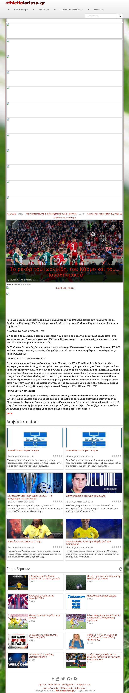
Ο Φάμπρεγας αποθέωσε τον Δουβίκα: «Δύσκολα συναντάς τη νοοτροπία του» (103, 656)
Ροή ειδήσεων (18, 568)
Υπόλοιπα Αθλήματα (71, 9)
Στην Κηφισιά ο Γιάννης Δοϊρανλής (85, 495)
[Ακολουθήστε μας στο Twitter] (63, 678)
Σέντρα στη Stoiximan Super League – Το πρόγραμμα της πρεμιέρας (29, 496)
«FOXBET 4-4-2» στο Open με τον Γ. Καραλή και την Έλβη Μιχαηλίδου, (102, 637)
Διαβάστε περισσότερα (64, 217)
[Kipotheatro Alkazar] (64, 287)
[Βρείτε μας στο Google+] (69, 678)
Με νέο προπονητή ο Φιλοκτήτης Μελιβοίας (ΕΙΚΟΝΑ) (41, 213)
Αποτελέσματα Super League (23, 450)
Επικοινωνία (54, 684)
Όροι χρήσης (68, 684)
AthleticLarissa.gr (65, 690)
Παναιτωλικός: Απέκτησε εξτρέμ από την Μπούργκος (88, 542)
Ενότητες (99, 9)
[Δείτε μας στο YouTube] (57, 678)
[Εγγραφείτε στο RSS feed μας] (75, 678)
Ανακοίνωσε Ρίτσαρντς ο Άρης (24, 541)
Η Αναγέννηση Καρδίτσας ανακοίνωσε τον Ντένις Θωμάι (44, 577)
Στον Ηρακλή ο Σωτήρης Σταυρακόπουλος (41, 655)
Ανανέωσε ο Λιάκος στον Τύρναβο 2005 (95, 213)
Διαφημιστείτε (83, 684)
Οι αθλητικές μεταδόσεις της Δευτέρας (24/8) (43, 636)
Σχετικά (42, 684)
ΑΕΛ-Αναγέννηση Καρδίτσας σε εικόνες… (44, 616)
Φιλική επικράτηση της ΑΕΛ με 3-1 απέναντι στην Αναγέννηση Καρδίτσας (104, 617)
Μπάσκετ (44, 9)
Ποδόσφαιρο (21, 9)
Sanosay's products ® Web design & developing (64, 688)
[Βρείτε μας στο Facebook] (53, 678)
